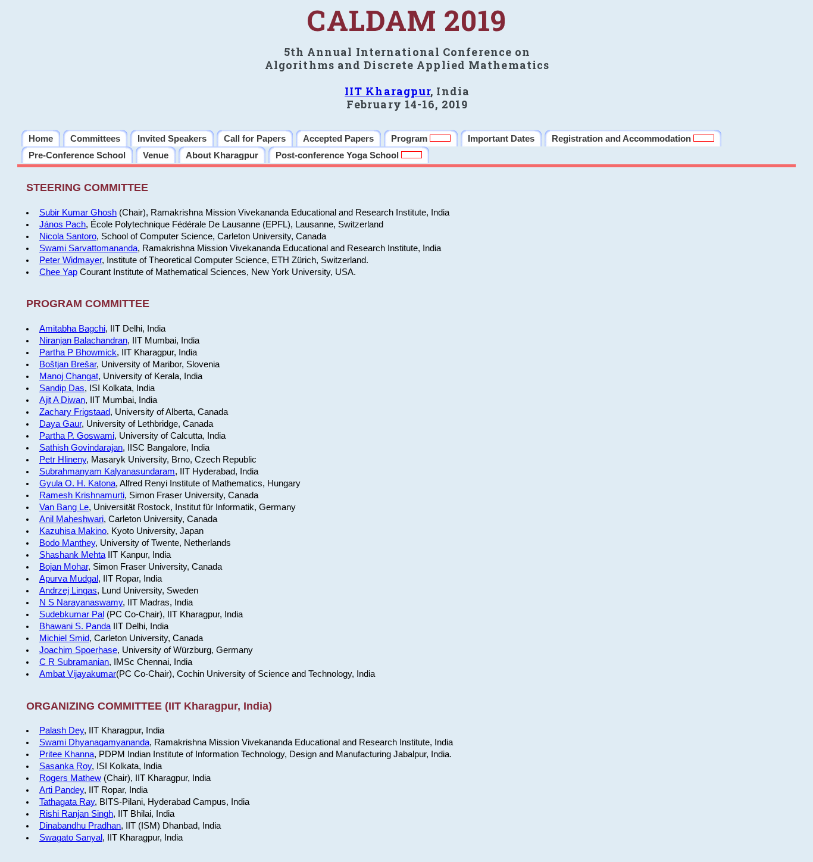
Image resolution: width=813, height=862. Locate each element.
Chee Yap (58, 272)
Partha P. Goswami (76, 436)
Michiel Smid (64, 638)
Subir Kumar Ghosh (78, 212)
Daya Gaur (60, 424)
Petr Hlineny (62, 459)
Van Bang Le (64, 507)
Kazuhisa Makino (73, 531)
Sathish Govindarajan (81, 447)
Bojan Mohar (63, 566)
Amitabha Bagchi (72, 328)
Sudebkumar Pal (71, 614)
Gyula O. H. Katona (77, 483)
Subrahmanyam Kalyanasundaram (107, 471)
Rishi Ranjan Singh (76, 814)
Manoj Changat (68, 376)
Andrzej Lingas (68, 590)
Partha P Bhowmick (78, 352)
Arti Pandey (61, 790)
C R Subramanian (74, 662)
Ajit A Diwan (62, 400)
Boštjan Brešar (67, 364)
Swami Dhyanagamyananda (94, 742)
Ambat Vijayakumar (77, 674)
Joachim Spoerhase (78, 650)
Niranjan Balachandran (83, 340)
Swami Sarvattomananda (88, 248)
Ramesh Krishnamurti (81, 495)
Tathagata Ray (67, 802)
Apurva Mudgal (68, 578)
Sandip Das (62, 388)
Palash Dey (61, 730)
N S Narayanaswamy (81, 602)
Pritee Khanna (66, 754)
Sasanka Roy (65, 766)
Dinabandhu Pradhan (80, 825)
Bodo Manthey (67, 543)
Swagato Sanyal (70, 837)
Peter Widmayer (70, 260)
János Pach (62, 224)
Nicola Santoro (67, 236)
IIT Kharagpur (387, 91)
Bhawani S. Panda (75, 626)
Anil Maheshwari (71, 519)
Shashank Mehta (72, 555)
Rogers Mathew (70, 778)
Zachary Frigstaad (74, 412)
